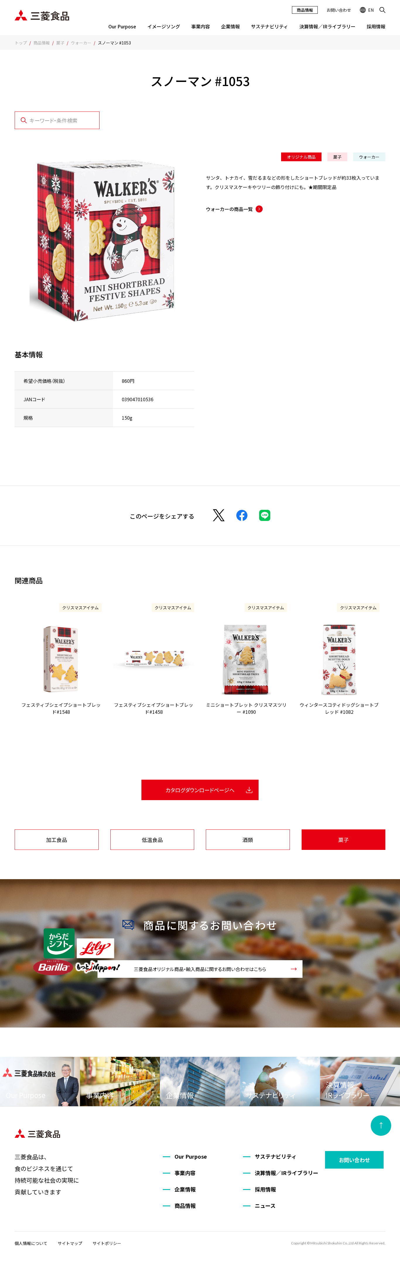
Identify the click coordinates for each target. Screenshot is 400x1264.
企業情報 (230, 26)
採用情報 (376, 26)
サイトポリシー (107, 1243)
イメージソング (163, 26)
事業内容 (200, 26)
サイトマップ (70, 1243)
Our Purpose (122, 26)
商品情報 (305, 10)
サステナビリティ (269, 26)
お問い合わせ (339, 10)
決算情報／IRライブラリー (327, 26)
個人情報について (31, 1243)
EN (371, 10)
